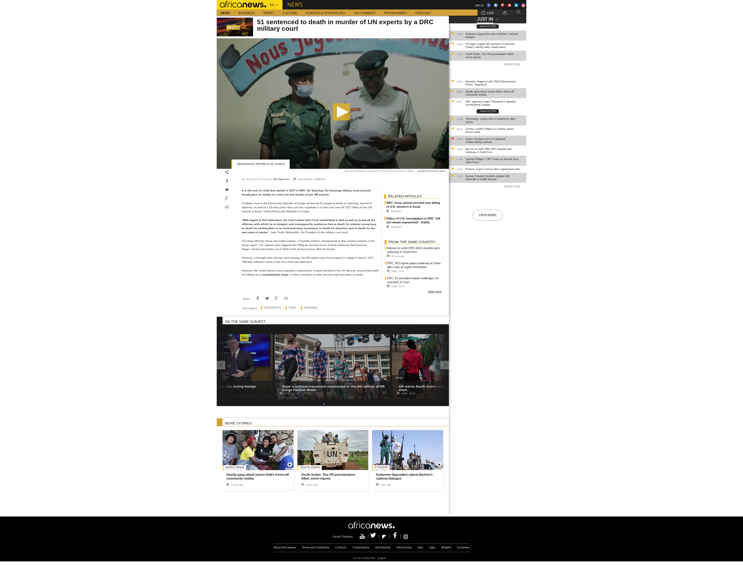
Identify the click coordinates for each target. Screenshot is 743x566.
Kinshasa (310, 307)
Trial (292, 307)
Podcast (423, 13)
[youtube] (362, 536)
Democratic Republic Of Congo (261, 164)
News (225, 13)
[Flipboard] (384, 536)
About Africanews (284, 547)
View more (488, 215)
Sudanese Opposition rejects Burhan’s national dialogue (492, 35)
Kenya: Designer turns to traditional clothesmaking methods (485, 140)
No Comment (365, 13)
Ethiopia (381, 467)
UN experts (272, 307)
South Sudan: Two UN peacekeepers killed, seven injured (490, 56)
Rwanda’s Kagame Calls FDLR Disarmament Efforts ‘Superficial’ (491, 83)
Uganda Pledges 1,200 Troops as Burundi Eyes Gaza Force (492, 161)
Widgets (446, 547)
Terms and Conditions (315, 547)
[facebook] (395, 536)
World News (234, 467)
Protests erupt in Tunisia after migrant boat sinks (493, 169)
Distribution (383, 547)
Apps (432, 547)
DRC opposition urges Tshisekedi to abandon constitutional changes (491, 103)
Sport (268, 13)
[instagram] (406, 536)
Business (247, 13)
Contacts (341, 547)
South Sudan (310, 467)
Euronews (463, 547)
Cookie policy (361, 547)
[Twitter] (373, 536)
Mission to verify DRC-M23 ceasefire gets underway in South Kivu (489, 151)
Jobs (420, 547)
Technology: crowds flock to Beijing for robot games (490, 120)
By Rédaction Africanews (257, 179)
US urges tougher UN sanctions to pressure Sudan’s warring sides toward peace (490, 46)
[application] (333, 103)
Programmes (395, 13)
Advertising (403, 547)
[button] (341, 111)
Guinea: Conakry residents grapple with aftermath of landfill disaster (487, 178)
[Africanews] (241, 4)
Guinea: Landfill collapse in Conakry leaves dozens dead (490, 130)
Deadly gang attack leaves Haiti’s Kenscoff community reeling (490, 93)
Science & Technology (326, 13)
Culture (289, 13)
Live (490, 13)
